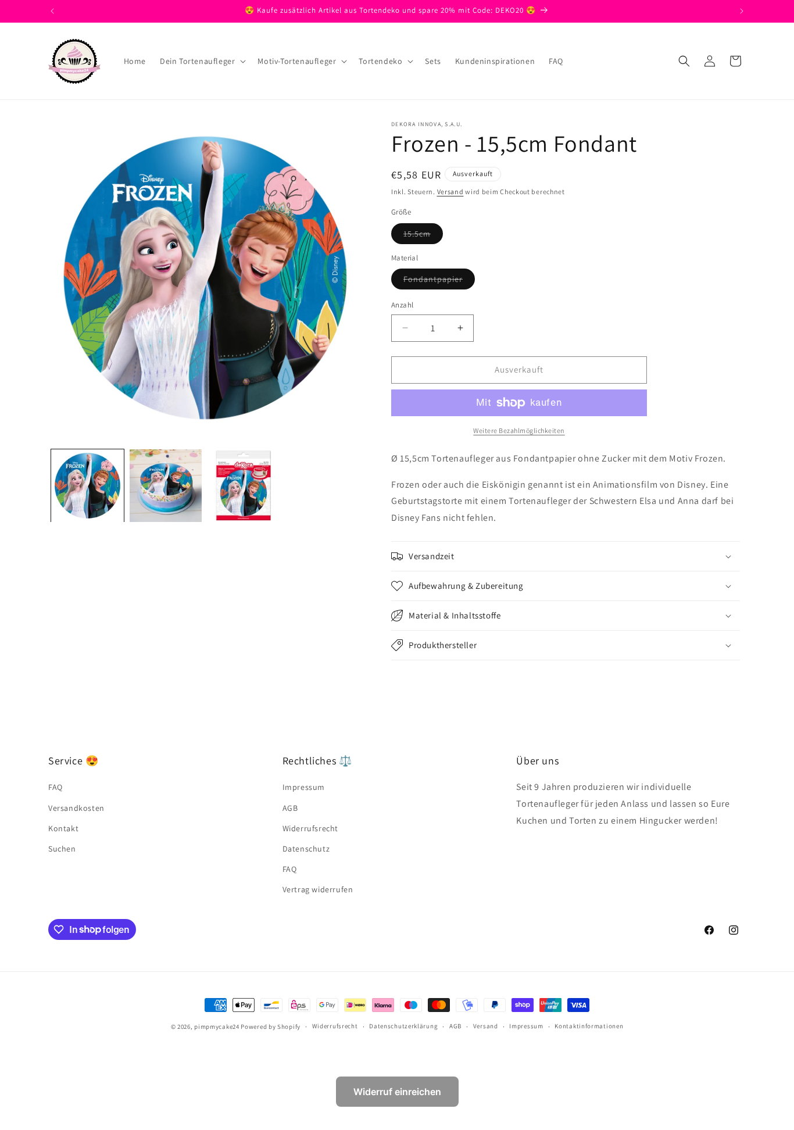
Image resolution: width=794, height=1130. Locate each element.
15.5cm (423, 236)
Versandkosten (76, 808)
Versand (450, 191)
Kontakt (63, 828)
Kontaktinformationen (589, 1026)
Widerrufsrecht (310, 828)
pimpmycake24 (216, 1026)
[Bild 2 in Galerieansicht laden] (166, 485)
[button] (202, 61)
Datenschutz (306, 848)
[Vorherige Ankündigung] (52, 11)
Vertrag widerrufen (317, 889)
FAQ (55, 787)
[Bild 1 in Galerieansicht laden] (87, 485)
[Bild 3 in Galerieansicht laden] (244, 485)
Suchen (62, 848)
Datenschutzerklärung (403, 1026)
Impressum (303, 787)
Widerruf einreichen (397, 1091)
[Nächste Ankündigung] (741, 11)
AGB (290, 808)
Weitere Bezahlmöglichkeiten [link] (519, 430)
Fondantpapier (439, 281)
